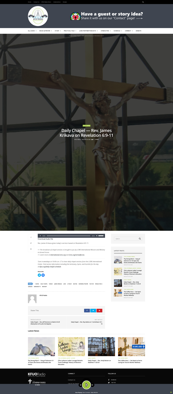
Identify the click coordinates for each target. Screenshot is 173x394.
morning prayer (83, 284)
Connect (128, 31)
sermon (30, 286)
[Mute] (97, 236)
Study (57, 31)
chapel (37, 284)
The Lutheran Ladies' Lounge (132, 268)
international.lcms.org (58, 255)
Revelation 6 (98, 284)
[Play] (40, 236)
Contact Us (36, 2)
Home (29, 2)
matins (75, 284)
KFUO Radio (77, 139)
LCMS (64, 284)
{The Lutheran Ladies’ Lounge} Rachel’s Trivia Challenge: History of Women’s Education (133, 272)
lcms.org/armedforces (76, 255)
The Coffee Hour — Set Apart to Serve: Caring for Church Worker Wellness (132, 293)
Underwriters (57, 2)
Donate (65, 2)
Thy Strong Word (129, 256)
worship (44, 286)
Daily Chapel (86, 125)
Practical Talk (69, 31)
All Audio (31, 31)
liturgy (69, 284)
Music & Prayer (44, 31)
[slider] (101, 235)
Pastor (92, 284)
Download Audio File (45, 239)
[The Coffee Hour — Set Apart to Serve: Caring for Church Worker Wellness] (118, 292)
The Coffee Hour (128, 289)
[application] (71, 236)
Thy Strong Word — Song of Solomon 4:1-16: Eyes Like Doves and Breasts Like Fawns (133, 260)
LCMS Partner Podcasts (87, 31)
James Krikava (58, 284)
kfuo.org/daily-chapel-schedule (50, 267)
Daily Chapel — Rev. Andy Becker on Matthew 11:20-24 (132, 283)
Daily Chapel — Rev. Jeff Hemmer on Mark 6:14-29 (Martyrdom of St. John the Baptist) (45, 323)
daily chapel (44, 284)
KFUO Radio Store (46, 2)
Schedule (117, 31)
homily (51, 284)
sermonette (37, 286)
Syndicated (105, 31)
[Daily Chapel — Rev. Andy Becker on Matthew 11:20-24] (118, 283)
